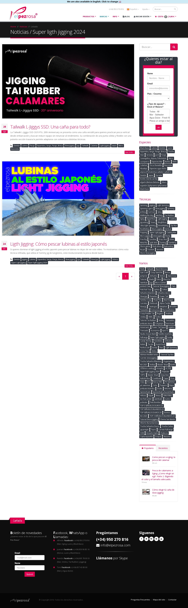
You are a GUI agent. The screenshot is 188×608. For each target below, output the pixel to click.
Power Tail (164, 296)
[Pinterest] (156, 539)
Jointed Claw (145, 286)
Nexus (158, 395)
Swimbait (144, 282)
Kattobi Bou (145, 378)
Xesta (160, 320)
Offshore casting (147, 368)
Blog (127, 16)
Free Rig (143, 239)
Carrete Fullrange (165, 429)
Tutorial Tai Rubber (148, 320)
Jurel (157, 155)
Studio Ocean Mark (148, 334)
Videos (115, 259)
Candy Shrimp (146, 341)
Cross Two (144, 351)
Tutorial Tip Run (167, 354)
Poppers (163, 385)
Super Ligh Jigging (18, 262)
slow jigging (158, 236)
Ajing (159, 212)
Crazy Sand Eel (156, 272)
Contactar (172, 599)
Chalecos (164, 433)
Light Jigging (105, 145)
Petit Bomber (155, 402)
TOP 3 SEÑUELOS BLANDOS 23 (162, 416)
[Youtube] (161, 539)
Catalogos (153, 306)
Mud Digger (168, 300)
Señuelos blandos (147, 293)
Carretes (143, 303)
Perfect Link (145, 347)
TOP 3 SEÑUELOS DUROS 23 (151, 405)
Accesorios (155, 330)
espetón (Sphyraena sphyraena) (153, 185)
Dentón (143, 175)
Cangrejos (159, 323)
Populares (148, 448)
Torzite (150, 344)
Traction (150, 249)
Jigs (78, 145)
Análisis (169, 313)
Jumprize (143, 276)
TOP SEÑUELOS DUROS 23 (151, 412)
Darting (163, 242)
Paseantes (144, 310)
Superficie (151, 219)
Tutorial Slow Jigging (161, 286)
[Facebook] (141, 539)
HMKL (150, 317)
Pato (174, 286)
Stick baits (170, 323)
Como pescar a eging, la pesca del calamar (163, 458)
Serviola (149, 155)
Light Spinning (163, 205)
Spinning (143, 205)
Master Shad (153, 375)
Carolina (152, 239)
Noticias (23, 26)
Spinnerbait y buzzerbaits (163, 392)
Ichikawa (168, 341)
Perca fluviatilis (156, 165)
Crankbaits (156, 378)
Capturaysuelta (146, 436)
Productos (88, 16)
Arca (149, 382)
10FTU (142, 375)
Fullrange (144, 337)
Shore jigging (157, 229)
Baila (175, 161)
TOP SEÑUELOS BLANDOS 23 (152, 409)
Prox (172, 378)
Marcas (103, 16)
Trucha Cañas (167, 426)
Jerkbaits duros (146, 323)
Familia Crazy (145, 300)
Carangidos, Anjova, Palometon (153, 158)
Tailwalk (85, 145)
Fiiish (142, 269)
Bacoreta (15, 149)
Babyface (163, 306)
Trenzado (144, 330)
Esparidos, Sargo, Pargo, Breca (50, 145)
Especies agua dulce (158, 168)
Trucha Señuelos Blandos (150, 361)
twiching (159, 215)
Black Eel (167, 279)
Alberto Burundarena (149, 423)
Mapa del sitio (159, 599)
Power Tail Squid (159, 327)
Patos (158, 279)
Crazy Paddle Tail (147, 313)
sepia (114, 145)
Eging (142, 219)
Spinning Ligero (146, 208)
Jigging (24, 259)
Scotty (169, 337)
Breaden (173, 306)
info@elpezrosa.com (115, 545)
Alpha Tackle (165, 303)
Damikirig (172, 242)
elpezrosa (172, 276)
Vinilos (154, 351)
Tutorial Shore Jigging (149, 419)
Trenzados (169, 320)
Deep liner (164, 375)
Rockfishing (145, 229)
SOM (142, 433)
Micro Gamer (160, 282)
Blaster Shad (162, 364)
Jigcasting (144, 222)
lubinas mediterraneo (149, 354)
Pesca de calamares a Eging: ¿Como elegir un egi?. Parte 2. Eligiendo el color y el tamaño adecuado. (158, 475)
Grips (142, 382)
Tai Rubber (169, 215)
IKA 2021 (143, 364)
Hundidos (158, 341)
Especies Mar (157, 161)
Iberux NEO (158, 382)
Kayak (150, 395)
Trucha (171, 151)
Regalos (160, 313)
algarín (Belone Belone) (150, 182)
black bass (144, 189)
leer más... (129, 152)
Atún (142, 155)
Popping (143, 232)
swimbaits (158, 399)
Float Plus (157, 300)
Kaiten (142, 344)
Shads (151, 279)
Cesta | (165, 16)
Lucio (170, 148)
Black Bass (144, 148)
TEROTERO (167, 395)
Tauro (153, 429)
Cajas (166, 378)
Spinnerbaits (145, 392)
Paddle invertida (165, 334)
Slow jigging (70, 145)
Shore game (145, 246)
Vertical (168, 229)
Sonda (154, 347)
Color (155, 385)
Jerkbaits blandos (147, 388)
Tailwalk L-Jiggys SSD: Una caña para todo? (50, 127)
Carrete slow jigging (148, 358)
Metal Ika (143, 242)
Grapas (158, 436)
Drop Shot (162, 239)
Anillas (152, 364)
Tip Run (174, 225)
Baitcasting (168, 246)
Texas (152, 222)
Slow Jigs (94, 259)
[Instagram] (151, 539)
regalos (171, 327)
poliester (144, 402)
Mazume (167, 436)
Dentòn (17, 145)
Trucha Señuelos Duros (149, 426)
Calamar (94, 145)
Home (13, 26)
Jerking (143, 212)
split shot (153, 242)
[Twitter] (146, 539)
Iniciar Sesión (142, 16)
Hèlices (143, 395)
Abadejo (143, 168)
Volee (171, 239)
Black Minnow (161, 269)
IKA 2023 (143, 416)
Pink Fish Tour (146, 289)
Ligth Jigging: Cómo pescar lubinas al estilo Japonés (58, 244)
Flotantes (153, 296)
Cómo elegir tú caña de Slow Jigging (163, 491)
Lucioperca (144, 161)
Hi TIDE (168, 368)
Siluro (164, 182)
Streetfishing (163, 225)
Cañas (164, 289)
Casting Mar (171, 232)
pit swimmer (145, 385)
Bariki (172, 364)
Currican (151, 212)
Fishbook (153, 303)
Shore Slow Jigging (147, 253)
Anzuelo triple (152, 433)
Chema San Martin (167, 419)
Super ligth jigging (157, 337)
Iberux (167, 272)
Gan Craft (144, 272)
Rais (161, 347)
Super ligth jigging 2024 (37, 262)
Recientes (163, 448)
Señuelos (153, 276)
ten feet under (146, 399)
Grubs (159, 388)
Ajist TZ (165, 330)
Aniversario (145, 327)
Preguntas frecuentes (140, 599)
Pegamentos (168, 361)
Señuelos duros (163, 293)
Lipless (157, 289)
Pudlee (158, 317)
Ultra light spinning (148, 225)
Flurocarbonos (168, 310)
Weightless (161, 222)
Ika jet (142, 249)
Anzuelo (159, 368)
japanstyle (144, 429)
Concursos (155, 310)
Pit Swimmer (170, 382)
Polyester (165, 371)
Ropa (171, 385)
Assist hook (160, 344)
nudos (167, 399)
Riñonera (168, 388)
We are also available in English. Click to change (93, 1)
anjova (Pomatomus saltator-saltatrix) (155, 172)
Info (115, 16)
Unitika (143, 317)
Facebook (68, 540)
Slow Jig (143, 306)
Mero (121, 145)
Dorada (159, 175)
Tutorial (143, 279)
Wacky (167, 236)
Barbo (167, 161)
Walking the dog (146, 215)
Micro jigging (145, 236)
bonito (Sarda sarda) (148, 179)
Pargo (32, 145)
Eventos (167, 412)
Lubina (25, 145)
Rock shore (157, 246)
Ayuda (145, 9)
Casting (173, 219)
